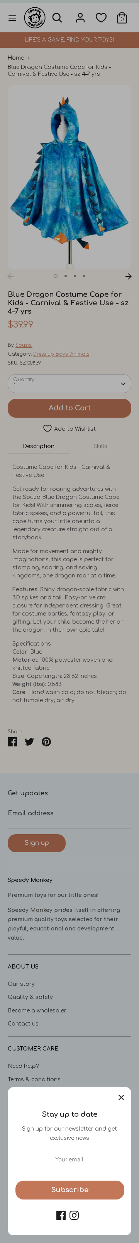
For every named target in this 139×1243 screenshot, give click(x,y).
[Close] (121, 1097)
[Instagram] (74, 1215)
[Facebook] (61, 1215)
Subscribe (69, 1190)
